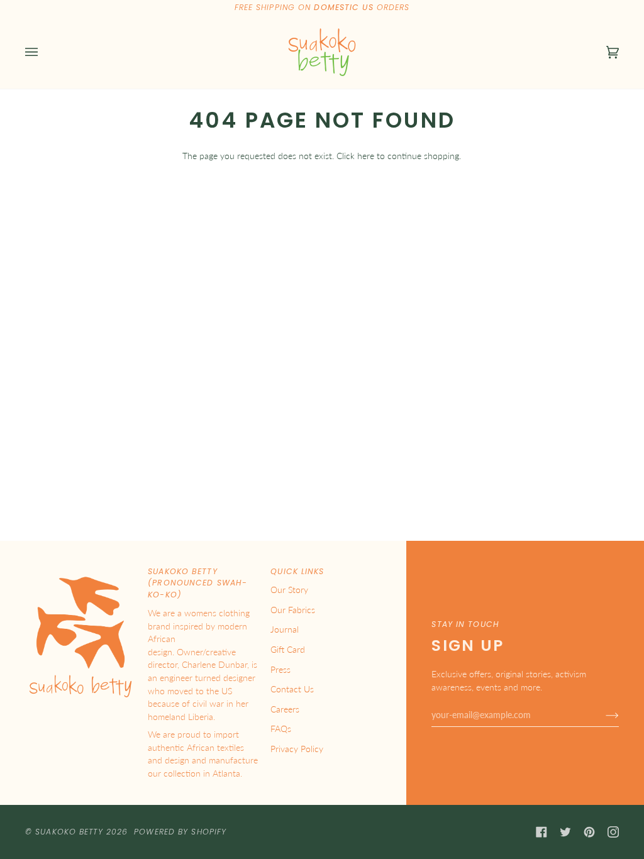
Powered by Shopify (180, 831)
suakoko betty (69, 831)
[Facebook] (541, 832)
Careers (284, 709)
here (365, 155)
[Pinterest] (589, 832)
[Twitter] (565, 832)
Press (280, 669)
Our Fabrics (292, 609)
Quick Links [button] (297, 571)
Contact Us (292, 689)
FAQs (280, 728)
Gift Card (287, 649)
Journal (284, 629)
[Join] (602, 715)
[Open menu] (44, 52)
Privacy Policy (296, 748)
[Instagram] (613, 832)
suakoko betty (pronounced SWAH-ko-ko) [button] (197, 583)
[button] (80, 569)
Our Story (289, 589)
